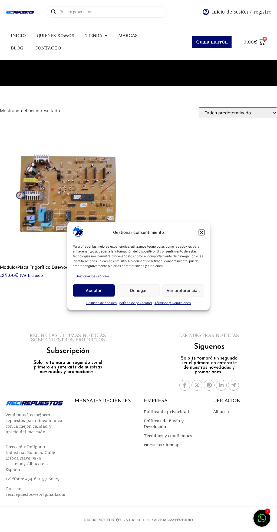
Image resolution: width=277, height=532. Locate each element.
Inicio (18, 35)
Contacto (47, 48)
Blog (17, 48)
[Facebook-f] (184, 385)
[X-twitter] (197, 385)
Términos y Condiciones (172, 303)
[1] (262, 521)
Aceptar (94, 290)
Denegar (138, 290)
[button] (201, 232)
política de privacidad (135, 303)
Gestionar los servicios (92, 276)
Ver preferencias (183, 290)
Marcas (128, 35)
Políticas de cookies (101, 303)
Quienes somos (55, 35)
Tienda (93, 35)
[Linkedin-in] (221, 385)
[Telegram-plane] (233, 385)
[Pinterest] (209, 385)
